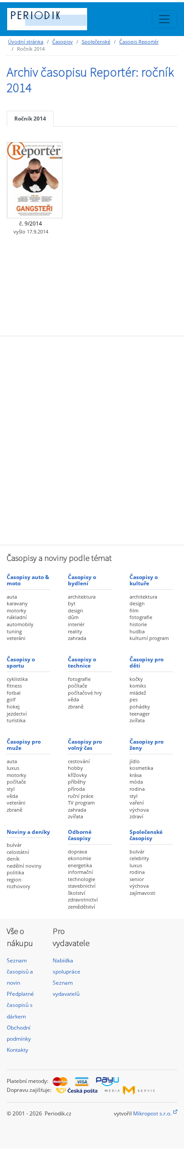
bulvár (14, 844)
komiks (138, 685)
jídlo (135, 761)
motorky (16, 610)
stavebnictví (82, 885)
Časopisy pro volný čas (85, 745)
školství (76, 892)
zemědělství (81, 906)
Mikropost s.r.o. (152, 1113)
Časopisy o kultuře (144, 580)
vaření (137, 802)
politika (15, 872)
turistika (16, 720)
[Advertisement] (92, 439)
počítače (77, 685)
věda (73, 699)
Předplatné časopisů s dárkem (20, 1005)
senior (137, 879)
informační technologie (81, 875)
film (134, 610)
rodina (137, 788)
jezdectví (17, 713)
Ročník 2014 (30, 118)
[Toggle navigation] (164, 19)
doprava (77, 851)
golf (11, 699)
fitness (14, 685)
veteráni (16, 638)
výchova (139, 809)
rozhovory (18, 886)
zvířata (137, 720)
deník (13, 858)
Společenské (96, 41)
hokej (13, 706)
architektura (82, 596)
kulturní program (149, 638)
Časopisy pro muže (24, 745)
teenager (140, 713)
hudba (137, 631)
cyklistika (17, 679)
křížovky (77, 775)
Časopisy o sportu (21, 662)
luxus (13, 768)
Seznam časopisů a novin (20, 971)
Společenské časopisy (146, 835)
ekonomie (79, 858)
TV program (81, 802)
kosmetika (141, 768)
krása (136, 775)
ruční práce (80, 796)
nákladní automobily (20, 621)
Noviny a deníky (28, 832)
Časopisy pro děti (146, 662)
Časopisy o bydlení (82, 580)
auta (12, 596)
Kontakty (17, 1050)
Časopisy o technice (82, 662)
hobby (75, 768)
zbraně (76, 706)
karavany (17, 603)
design (75, 610)
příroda (76, 788)
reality (75, 631)
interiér (76, 624)
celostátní (18, 852)
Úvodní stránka (25, 41)
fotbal (14, 692)
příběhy (77, 781)
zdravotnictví (83, 899)
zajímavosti (142, 892)
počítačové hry (85, 692)
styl (11, 788)
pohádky (140, 706)
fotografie (141, 617)
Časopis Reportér (139, 41)
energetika (80, 865)
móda (136, 781)
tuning (14, 631)
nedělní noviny (24, 865)
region (14, 879)
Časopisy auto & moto (28, 580)
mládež (138, 692)
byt (71, 603)
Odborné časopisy (80, 835)
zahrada (77, 638)
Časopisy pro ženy (146, 745)
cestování (79, 761)
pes (134, 699)
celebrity (139, 858)
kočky (136, 679)
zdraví (136, 816)
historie (138, 624)
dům (73, 617)
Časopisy (62, 41)
